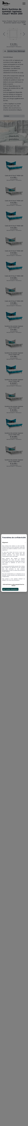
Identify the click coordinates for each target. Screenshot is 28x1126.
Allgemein (5, 542)
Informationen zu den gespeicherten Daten (13, 585)
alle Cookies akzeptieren (10, 589)
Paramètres (16, 580)
